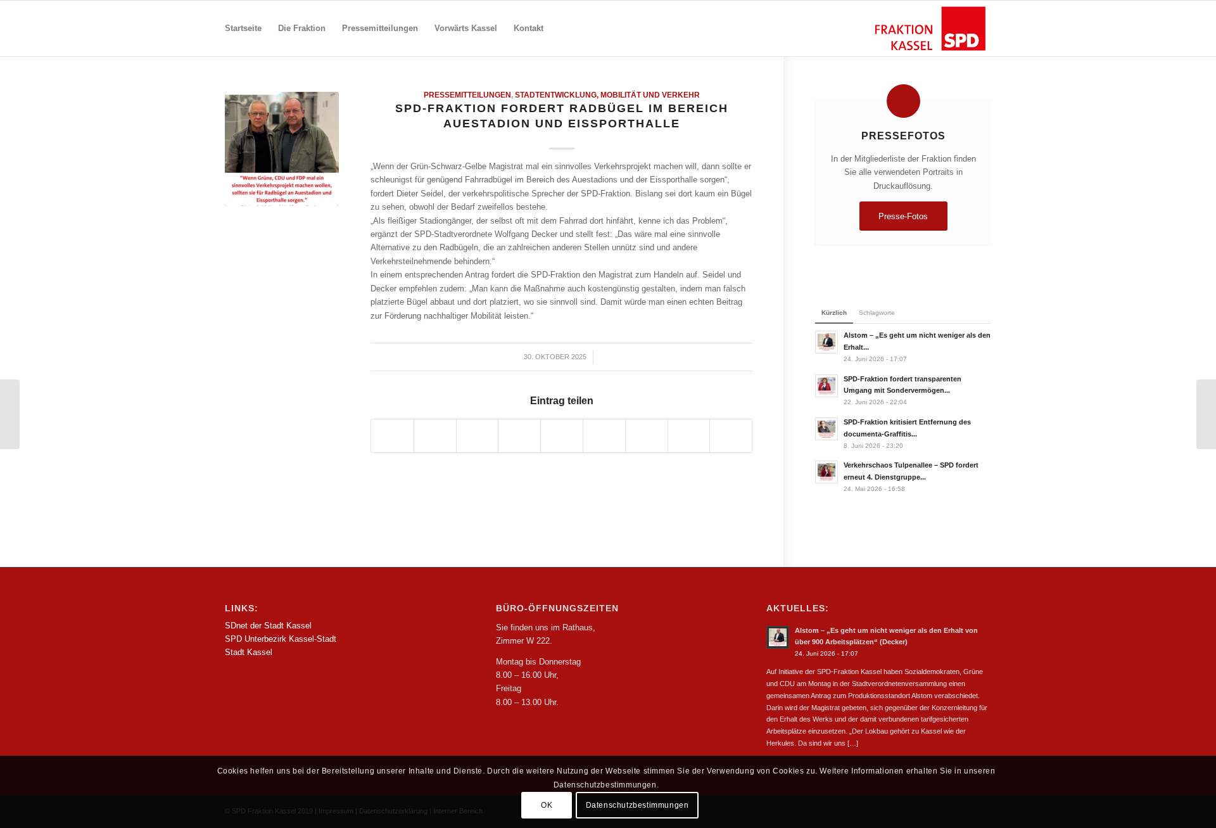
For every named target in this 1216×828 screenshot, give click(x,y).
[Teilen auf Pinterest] (519, 435)
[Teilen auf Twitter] (435, 435)
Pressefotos (903, 135)
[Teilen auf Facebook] (392, 435)
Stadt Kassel (248, 652)
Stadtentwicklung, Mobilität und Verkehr (607, 95)
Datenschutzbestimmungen (637, 805)
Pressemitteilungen (467, 95)
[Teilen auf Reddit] (689, 435)
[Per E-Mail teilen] (731, 435)
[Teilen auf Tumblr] (604, 435)
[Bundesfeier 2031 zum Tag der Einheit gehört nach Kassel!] (1206, 414)
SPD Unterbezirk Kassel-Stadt (280, 639)
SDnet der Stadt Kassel (268, 625)
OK (546, 805)
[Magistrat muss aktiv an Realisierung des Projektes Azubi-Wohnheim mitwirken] (10, 414)
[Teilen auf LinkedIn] (562, 435)
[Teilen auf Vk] (647, 435)
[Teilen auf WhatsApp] (477, 435)
